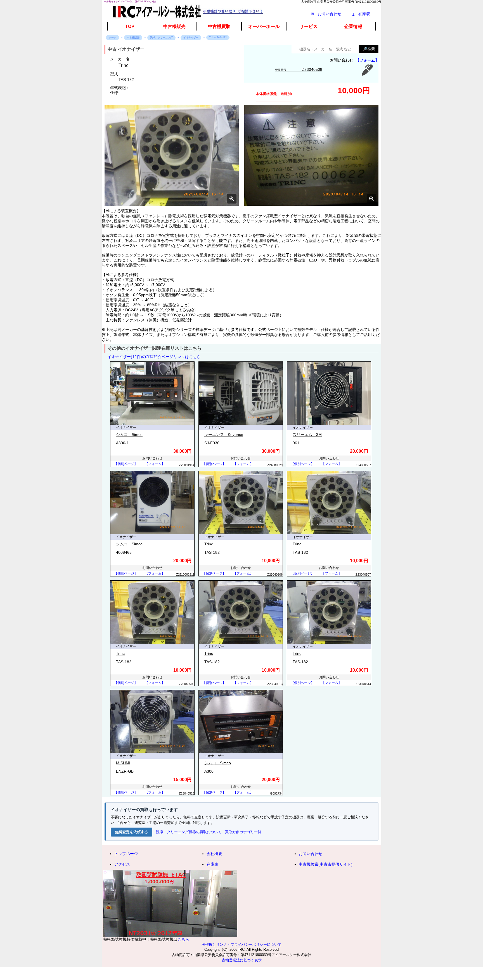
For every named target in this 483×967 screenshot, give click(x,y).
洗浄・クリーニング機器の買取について (188, 832)
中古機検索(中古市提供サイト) (325, 864)
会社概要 (214, 853)
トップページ (126, 853)
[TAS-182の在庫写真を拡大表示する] (172, 155)
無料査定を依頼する (131, 832)
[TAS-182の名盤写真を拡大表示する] (311, 155)
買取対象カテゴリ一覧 (243, 832)
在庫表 (361, 13)
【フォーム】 (367, 60)
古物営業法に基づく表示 (242, 960)
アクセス (122, 864)
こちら (183, 939)
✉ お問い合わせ (326, 13)
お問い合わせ (310, 853)
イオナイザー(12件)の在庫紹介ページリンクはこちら (154, 356)
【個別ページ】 (126, 464)
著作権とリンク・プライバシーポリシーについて (241, 945)
